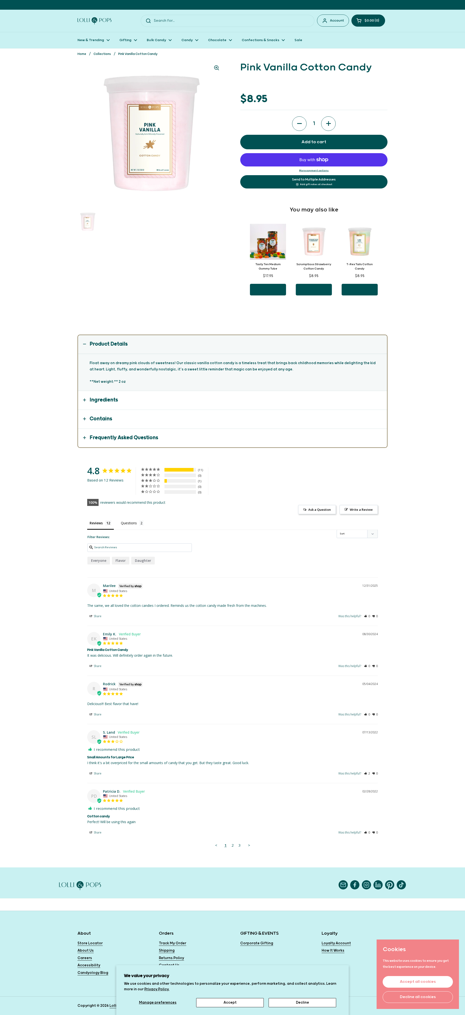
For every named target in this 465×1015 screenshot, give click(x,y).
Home (82, 54)
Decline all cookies (418, 997)
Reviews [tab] (96, 523)
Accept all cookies (418, 981)
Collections (102, 54)
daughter (143, 560)
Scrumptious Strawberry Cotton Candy (313, 267)
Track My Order (172, 943)
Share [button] (97, 616)
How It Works (333, 950)
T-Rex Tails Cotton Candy (360, 267)
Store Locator (90, 943)
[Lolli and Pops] (94, 20)
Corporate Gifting (256, 943)
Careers (85, 958)
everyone (98, 560)
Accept (230, 1002)
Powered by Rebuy (314, 308)
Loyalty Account (336, 943)
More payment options (314, 170)
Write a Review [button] (361, 509)
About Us (86, 950)
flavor (121, 560)
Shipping (167, 950)
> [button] (249, 845)
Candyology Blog (93, 973)
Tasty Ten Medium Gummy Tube (268, 267)
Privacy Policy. (156, 989)
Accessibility (89, 965)
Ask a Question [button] (319, 509)
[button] (368, 21)
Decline (302, 1002)
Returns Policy (171, 958)
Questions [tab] (129, 523)
